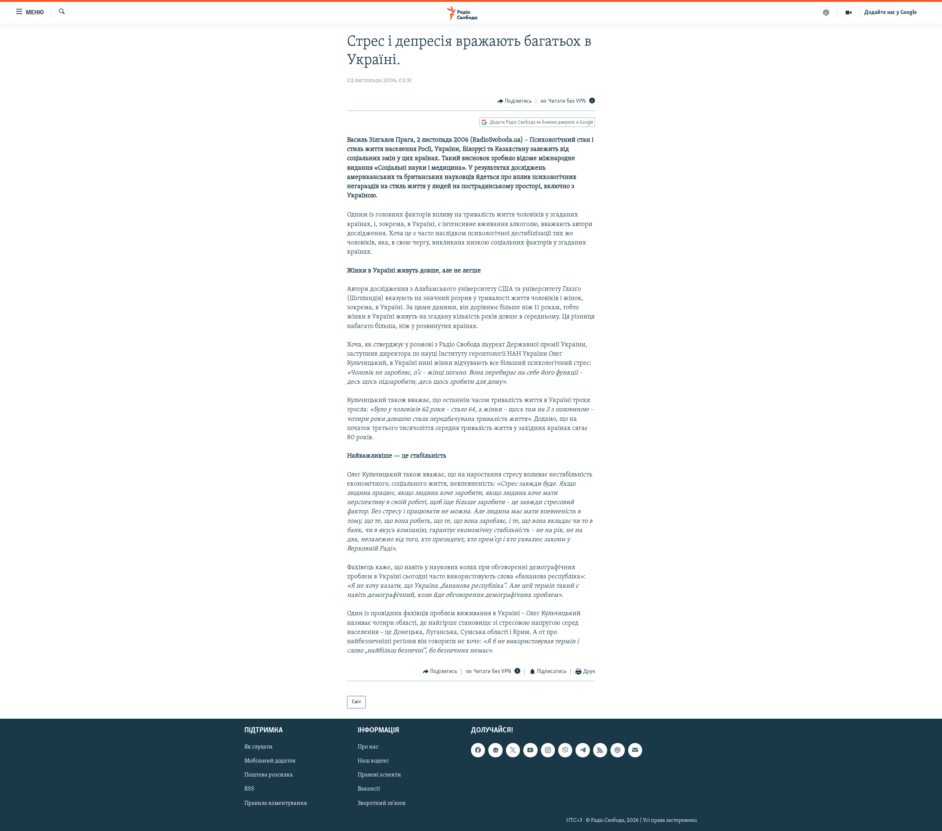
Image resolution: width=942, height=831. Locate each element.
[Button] (514, 101)
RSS (249, 789)
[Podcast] (617, 750)
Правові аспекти (379, 775)
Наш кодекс (373, 761)
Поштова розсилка (268, 775)
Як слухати (258, 747)
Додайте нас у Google (890, 12)
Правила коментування (275, 803)
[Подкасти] (826, 12)
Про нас (368, 747)
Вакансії (369, 789)
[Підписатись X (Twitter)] (513, 750)
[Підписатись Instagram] (548, 750)
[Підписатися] (635, 750)
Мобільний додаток (270, 761)
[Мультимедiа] (848, 12)
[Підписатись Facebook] (478, 750)
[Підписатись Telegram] (582, 750)
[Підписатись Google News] (495, 750)
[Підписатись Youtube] (530, 750)
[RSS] (600, 750)
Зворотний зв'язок (382, 803)
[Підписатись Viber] (565, 750)
